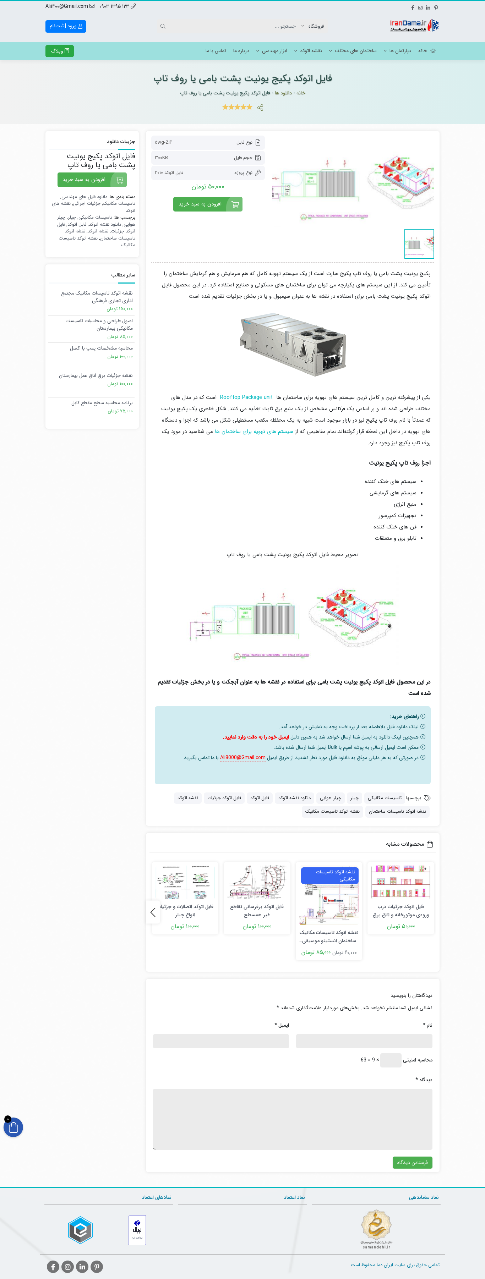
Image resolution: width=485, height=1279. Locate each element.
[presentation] (153, 912)
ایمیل (281, 1025)
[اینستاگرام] (420, 7)
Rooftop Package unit (246, 397)
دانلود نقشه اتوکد (294, 798)
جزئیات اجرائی (86, 203)
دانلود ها (283, 93)
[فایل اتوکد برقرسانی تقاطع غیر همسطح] (257, 882)
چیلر (354, 798)
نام (427, 1025)
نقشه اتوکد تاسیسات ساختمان (397, 811)
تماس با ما (216, 51)
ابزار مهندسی (274, 51)
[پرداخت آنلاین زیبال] (137, 1230)
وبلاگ (58, 51)
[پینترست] (436, 7)
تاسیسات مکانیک (119, 203)
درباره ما (241, 51)
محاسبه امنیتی (417, 1060)
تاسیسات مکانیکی (385, 798)
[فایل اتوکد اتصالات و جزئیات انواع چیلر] (185, 882)
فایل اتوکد (259, 798)
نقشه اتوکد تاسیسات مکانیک (332, 811)
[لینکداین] (428, 7)
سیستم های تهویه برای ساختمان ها (254, 431)
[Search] (164, 26)
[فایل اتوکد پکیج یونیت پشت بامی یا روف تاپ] (353, 181)
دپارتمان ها (400, 51)
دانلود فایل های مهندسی (84, 197)
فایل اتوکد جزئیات (224, 798)
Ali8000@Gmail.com (243, 758)
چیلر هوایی (330, 798)
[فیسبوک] (412, 7)
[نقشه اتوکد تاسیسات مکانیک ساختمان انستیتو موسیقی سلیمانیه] (329, 895)
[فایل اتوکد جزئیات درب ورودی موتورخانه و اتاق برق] (401, 882)
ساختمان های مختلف (356, 51)
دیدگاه (423, 1080)
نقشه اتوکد (311, 51)
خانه (422, 51)
